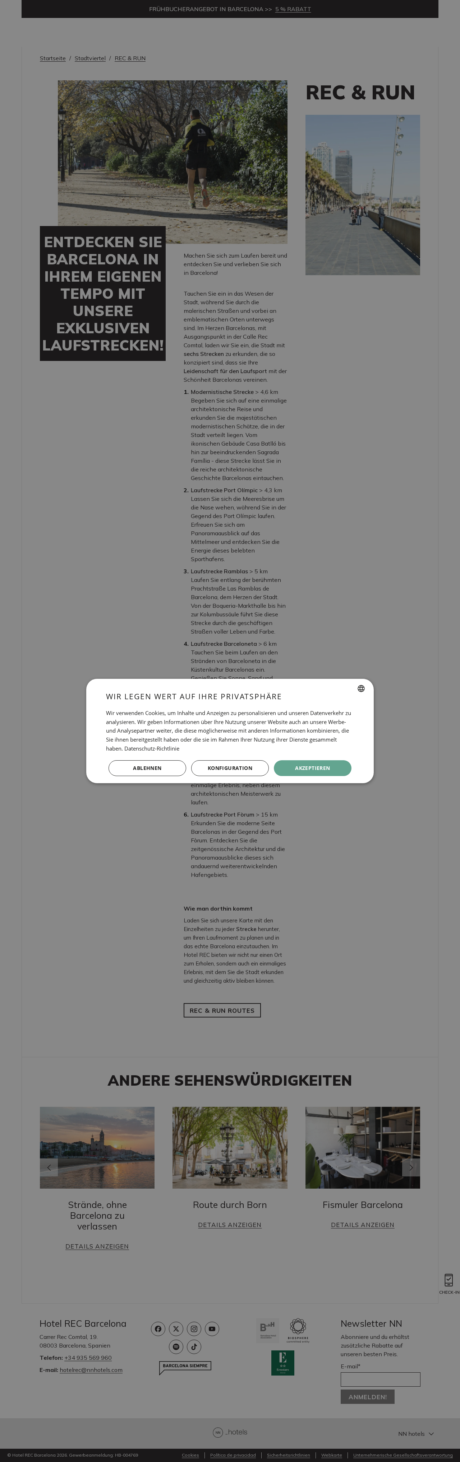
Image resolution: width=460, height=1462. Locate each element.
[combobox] (361, 688)
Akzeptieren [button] (312, 768)
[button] (230, 768)
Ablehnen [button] (147, 768)
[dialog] (230, 731)
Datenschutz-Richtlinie (151, 748)
